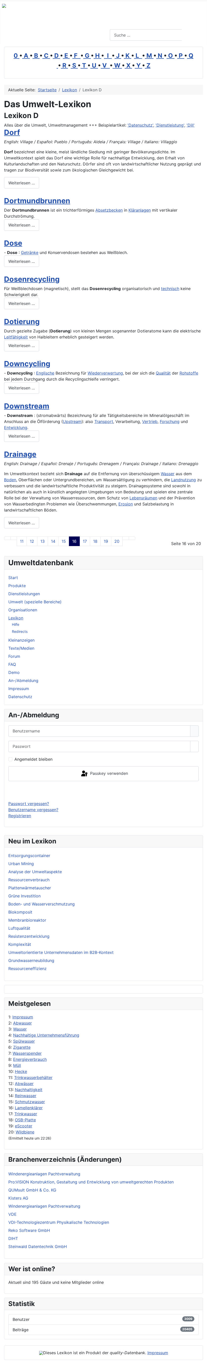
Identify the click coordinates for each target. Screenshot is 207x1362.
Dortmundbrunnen (37, 200)
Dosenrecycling (32, 279)
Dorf (12, 132)
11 (21, 541)
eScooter (23, 1125)
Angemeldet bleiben (33, 759)
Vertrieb (150, 421)
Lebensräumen (143, 497)
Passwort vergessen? (28, 803)
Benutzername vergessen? (33, 809)
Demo (14, 672)
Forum (14, 656)
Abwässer (24, 1083)
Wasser (20, 1029)
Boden (10, 479)
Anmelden (103, 790)
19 (106, 541)
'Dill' (191, 125)
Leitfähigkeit (16, 336)
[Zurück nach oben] (200, 1355)
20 (116, 541)
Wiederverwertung (105, 373)
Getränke (29, 252)
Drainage (20, 454)
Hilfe (15, 624)
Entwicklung (15, 427)
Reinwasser (25, 1095)
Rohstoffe (188, 373)
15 (64, 541)
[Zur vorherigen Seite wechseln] (13, 538)
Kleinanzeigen (21, 640)
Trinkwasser (25, 1113)
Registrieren (19, 815)
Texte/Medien (21, 648)
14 (53, 541)
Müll (17, 1065)
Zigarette (22, 1047)
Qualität (163, 373)
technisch (170, 288)
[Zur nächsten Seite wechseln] (125, 538)
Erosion (125, 503)
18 (95, 541)
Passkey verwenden (108, 773)
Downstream (26, 406)
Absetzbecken (109, 210)
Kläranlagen (139, 210)
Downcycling (27, 363)
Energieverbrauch (30, 1059)
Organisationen (22, 609)
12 (32, 541)
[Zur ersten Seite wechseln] (7, 538)
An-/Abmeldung (23, 680)
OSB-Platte (25, 1119)
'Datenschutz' (140, 125)
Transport (103, 421)
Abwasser (22, 1023)
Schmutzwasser (30, 1101)
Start (13, 577)
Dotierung (22, 321)
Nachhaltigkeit (28, 1089)
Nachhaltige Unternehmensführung (46, 1035)
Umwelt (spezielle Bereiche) (35, 601)
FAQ (12, 664)
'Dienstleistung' (170, 125)
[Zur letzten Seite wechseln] (132, 538)
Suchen (194, 35)
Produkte (17, 585)
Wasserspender (27, 1053)
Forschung (169, 421)
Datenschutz (20, 696)
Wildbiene (25, 1131)
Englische (45, 373)
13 (42, 541)
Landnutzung (183, 479)
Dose (13, 243)
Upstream (72, 421)
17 (85, 541)
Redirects (20, 631)
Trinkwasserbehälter (33, 1077)
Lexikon (15, 617)
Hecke (21, 1071)
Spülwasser (24, 1041)
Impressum (22, 1016)
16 (74, 541)
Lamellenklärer (29, 1107)
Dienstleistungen (24, 593)
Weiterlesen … (21, 182)
